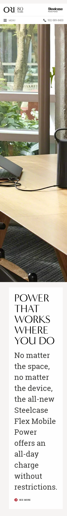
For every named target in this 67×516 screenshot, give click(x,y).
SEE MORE (25, 499)
